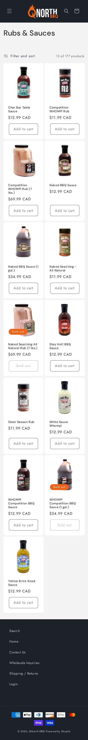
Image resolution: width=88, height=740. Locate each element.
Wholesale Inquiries (24, 662)
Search (14, 630)
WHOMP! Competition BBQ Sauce (21, 503)
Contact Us (17, 652)
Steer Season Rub (21, 422)
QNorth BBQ (37, 731)
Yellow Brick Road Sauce (21, 583)
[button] (9, 11)
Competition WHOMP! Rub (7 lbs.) (20, 189)
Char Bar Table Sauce (19, 109)
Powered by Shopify (58, 731)
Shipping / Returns (23, 673)
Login (13, 684)
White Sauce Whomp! (59, 424)
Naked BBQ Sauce (63, 185)
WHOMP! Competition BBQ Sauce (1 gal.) (63, 503)
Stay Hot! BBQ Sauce (60, 346)
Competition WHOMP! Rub (59, 109)
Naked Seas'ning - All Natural (63, 268)
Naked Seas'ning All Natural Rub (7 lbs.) (23, 346)
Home (13, 641)
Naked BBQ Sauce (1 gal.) (23, 268)
